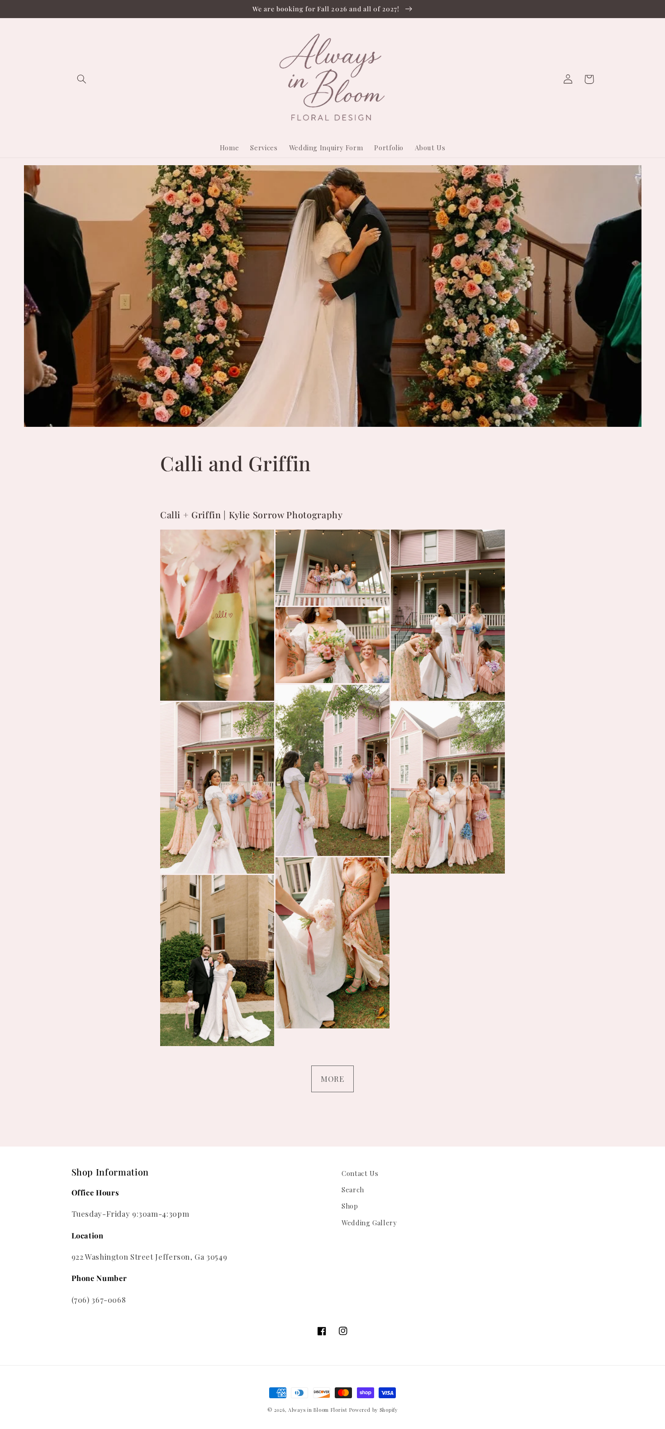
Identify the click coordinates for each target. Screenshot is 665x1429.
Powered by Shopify (373, 1410)
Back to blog (338, 1123)
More (332, 1079)
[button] (81, 79)
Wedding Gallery (369, 1222)
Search (353, 1189)
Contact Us (360, 1173)
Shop (350, 1205)
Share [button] (180, 495)
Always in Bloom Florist (317, 1410)
